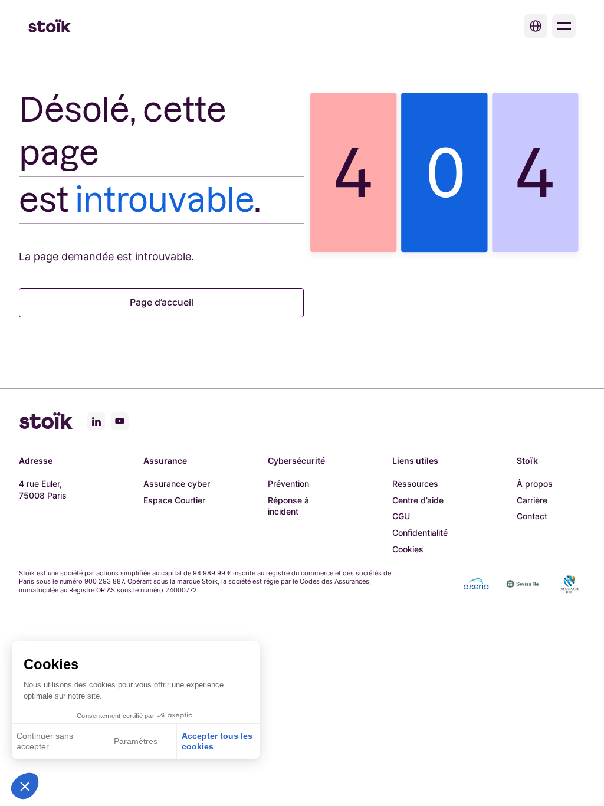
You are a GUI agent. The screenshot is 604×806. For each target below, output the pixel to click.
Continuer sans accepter (45, 741)
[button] (25, 786)
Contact (532, 516)
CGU (401, 516)
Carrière (532, 500)
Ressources (415, 484)
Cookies (408, 549)
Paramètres (135, 741)
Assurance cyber (176, 484)
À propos (535, 484)
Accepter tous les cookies (217, 741)
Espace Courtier (174, 500)
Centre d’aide (418, 500)
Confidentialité (420, 532)
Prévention (288, 484)
